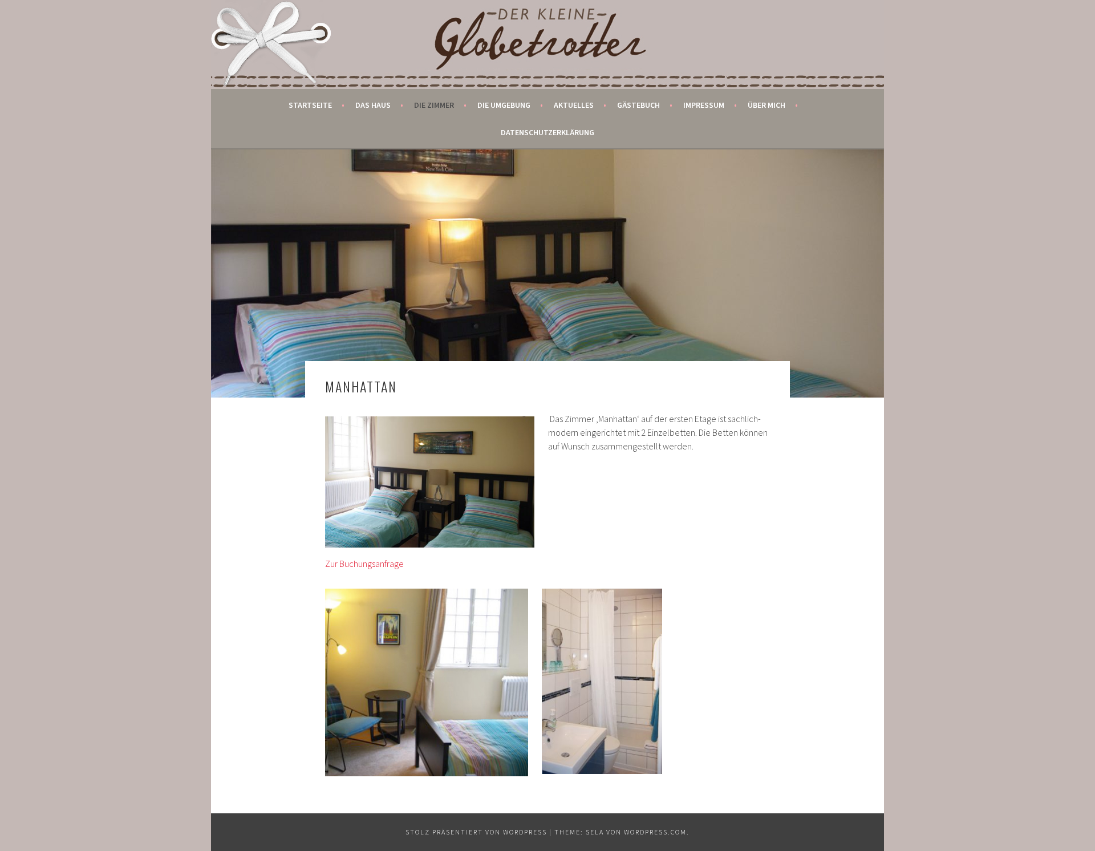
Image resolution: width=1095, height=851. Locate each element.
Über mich (766, 105)
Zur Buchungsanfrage (364, 563)
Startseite (310, 105)
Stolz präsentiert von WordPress (476, 832)
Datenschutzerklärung (547, 132)
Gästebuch (638, 105)
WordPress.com (655, 832)
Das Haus (373, 105)
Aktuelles (574, 105)
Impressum (703, 105)
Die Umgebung (503, 105)
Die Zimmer (434, 105)
